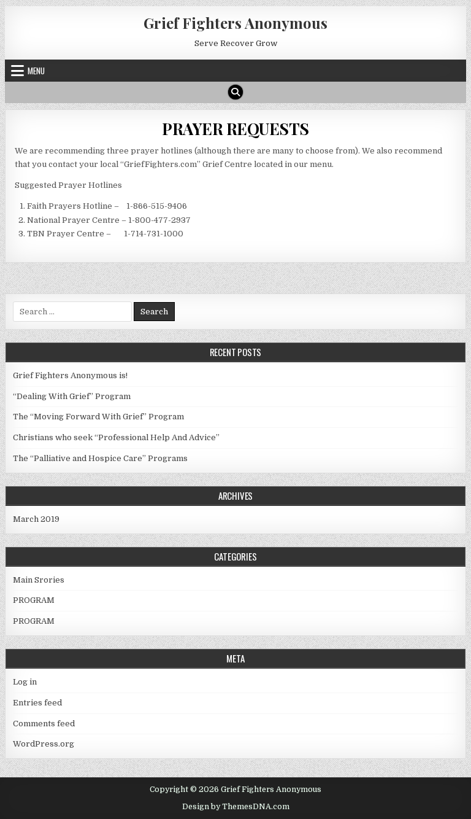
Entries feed (37, 702)
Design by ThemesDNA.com (235, 806)
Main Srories (38, 579)
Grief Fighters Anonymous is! (70, 375)
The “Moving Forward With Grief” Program (98, 416)
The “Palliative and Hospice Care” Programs (100, 458)
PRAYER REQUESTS (235, 128)
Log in (25, 681)
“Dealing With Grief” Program (72, 396)
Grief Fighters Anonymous (235, 23)
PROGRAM (34, 600)
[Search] (235, 92)
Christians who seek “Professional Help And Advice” (116, 437)
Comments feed (44, 723)
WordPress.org (43, 743)
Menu (36, 70)
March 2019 (36, 519)
